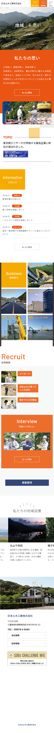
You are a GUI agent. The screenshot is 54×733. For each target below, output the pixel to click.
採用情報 (43, 5)
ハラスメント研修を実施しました (18, 220)
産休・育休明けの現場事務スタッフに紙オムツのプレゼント (27, 232)
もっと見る (27, 92)
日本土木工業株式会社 (11, 3)
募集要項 (27, 482)
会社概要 (15, 635)
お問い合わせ (35, 5)
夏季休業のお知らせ (12, 198)
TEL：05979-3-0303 (19, 629)
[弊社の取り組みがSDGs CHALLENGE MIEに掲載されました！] (27, 659)
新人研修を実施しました (14, 209)
